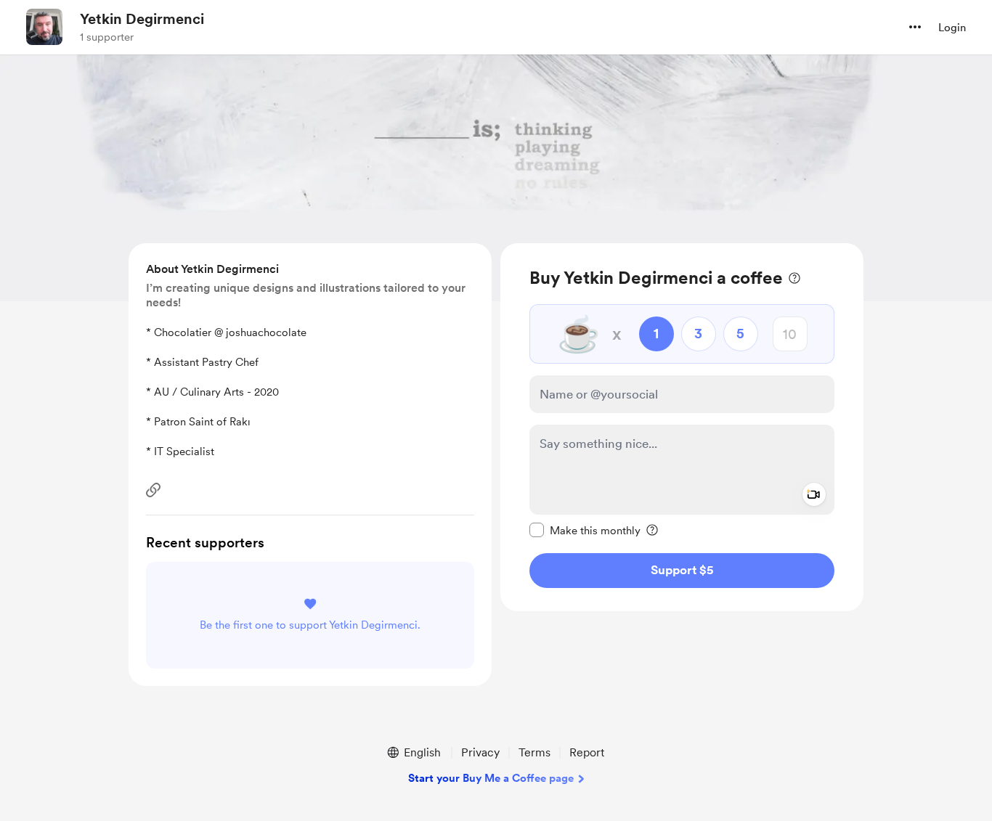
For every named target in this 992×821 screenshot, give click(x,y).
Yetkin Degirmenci (142, 19)
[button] (915, 26)
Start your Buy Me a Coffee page (491, 778)
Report (586, 752)
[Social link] (153, 490)
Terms (534, 752)
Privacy (480, 752)
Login (952, 27)
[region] (681, 427)
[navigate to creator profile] (44, 27)
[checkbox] (585, 529)
